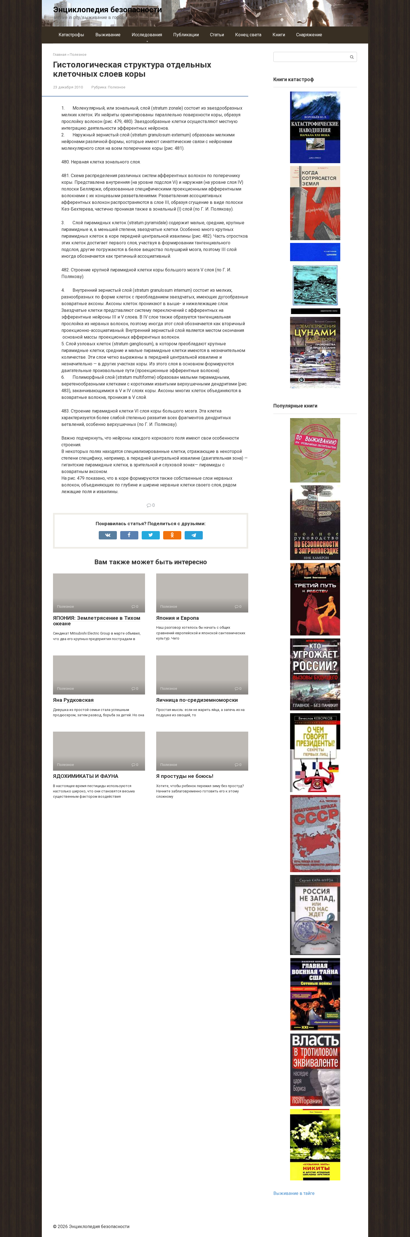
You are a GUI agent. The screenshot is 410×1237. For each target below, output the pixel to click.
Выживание (107, 34)
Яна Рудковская (73, 700)
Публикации (186, 34)
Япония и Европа (177, 618)
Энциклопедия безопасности (107, 9)
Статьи (217, 34)
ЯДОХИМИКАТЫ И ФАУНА (85, 776)
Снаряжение (309, 34)
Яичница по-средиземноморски (197, 700)
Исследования (147, 34)
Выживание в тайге (294, 1193)
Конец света (248, 34)
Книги (278, 34)
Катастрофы (71, 34)
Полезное (116, 87)
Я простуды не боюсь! (184, 776)
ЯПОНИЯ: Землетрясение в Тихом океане (96, 621)
